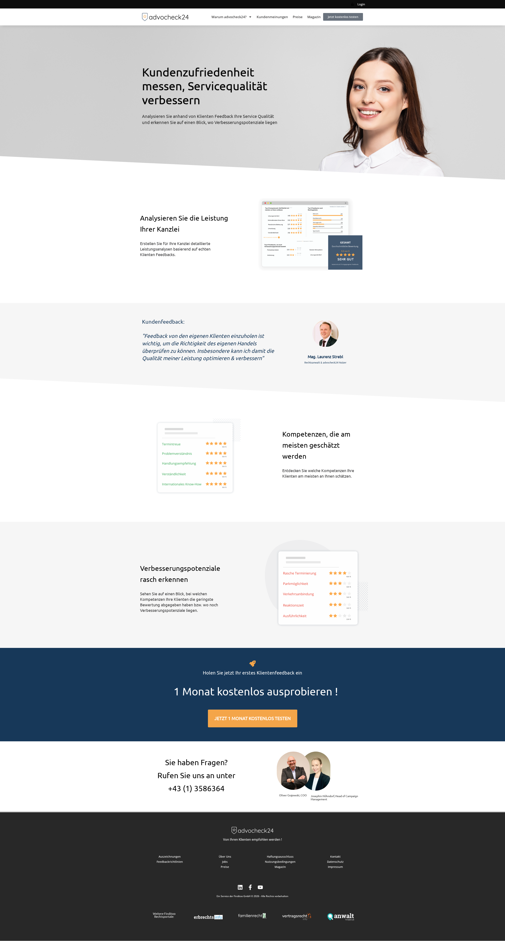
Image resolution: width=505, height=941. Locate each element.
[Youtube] (260, 887)
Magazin (314, 17)
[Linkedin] (240, 887)
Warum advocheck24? (229, 17)
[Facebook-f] (250, 887)
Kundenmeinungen (272, 17)
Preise (298, 17)
